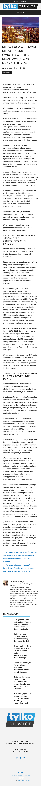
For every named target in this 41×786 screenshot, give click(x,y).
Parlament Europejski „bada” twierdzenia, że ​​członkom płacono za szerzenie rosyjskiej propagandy (18, 568)
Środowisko (7, 72)
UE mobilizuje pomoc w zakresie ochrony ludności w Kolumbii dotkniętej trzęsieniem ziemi (22, 698)
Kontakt (24, 1)
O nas (16, 1)
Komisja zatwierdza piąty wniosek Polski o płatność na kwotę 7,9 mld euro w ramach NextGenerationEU (22, 624)
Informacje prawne (20, 775)
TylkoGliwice (24, 781)
